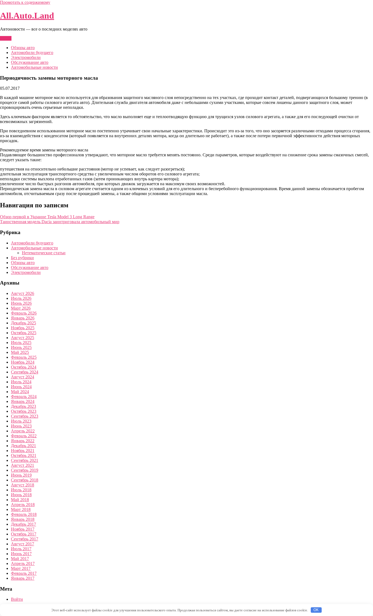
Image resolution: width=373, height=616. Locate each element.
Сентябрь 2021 (24, 460)
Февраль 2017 (24, 573)
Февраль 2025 (24, 357)
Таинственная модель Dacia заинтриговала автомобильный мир (59, 221)
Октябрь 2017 (23, 534)
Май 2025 (20, 352)
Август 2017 (22, 544)
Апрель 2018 (23, 504)
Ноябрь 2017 (22, 529)
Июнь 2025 (21, 347)
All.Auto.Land (27, 15)
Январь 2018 (22, 519)
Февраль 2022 (24, 435)
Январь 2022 (22, 440)
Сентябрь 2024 (24, 372)
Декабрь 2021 (23, 445)
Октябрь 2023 (23, 411)
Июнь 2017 (21, 553)
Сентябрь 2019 (24, 470)
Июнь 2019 (21, 475)
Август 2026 (22, 293)
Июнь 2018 (21, 494)
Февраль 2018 (24, 514)
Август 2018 (22, 485)
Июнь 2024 (21, 386)
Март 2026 (21, 308)
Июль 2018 (21, 490)
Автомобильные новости (34, 67)
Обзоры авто (23, 47)
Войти (17, 599)
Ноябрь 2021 (22, 450)
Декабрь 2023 (23, 406)
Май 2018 (20, 499)
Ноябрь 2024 (22, 362)
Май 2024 (20, 391)
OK (316, 610)
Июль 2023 (21, 421)
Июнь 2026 (21, 303)
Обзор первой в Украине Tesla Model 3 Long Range (47, 216)
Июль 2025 (21, 342)
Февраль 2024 (24, 396)
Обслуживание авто (29, 62)
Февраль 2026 (24, 313)
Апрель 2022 (23, 431)
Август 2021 (22, 465)
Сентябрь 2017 (24, 539)
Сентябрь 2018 (24, 480)
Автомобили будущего (32, 52)
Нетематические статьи (44, 252)
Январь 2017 (22, 578)
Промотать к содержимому (25, 2)
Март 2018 (21, 509)
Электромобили (26, 57)
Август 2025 (22, 337)
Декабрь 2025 (23, 323)
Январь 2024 (22, 401)
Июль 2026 (21, 298)
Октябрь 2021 (23, 455)
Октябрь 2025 (23, 332)
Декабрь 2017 (23, 524)
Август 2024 (22, 377)
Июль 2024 (21, 381)
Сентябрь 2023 (24, 416)
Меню (5, 38)
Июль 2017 (21, 548)
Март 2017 (21, 568)
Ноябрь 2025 (22, 327)
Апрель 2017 (23, 563)
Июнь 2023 (21, 426)
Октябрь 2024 (23, 367)
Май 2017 (20, 558)
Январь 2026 (22, 318)
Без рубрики (22, 257)
